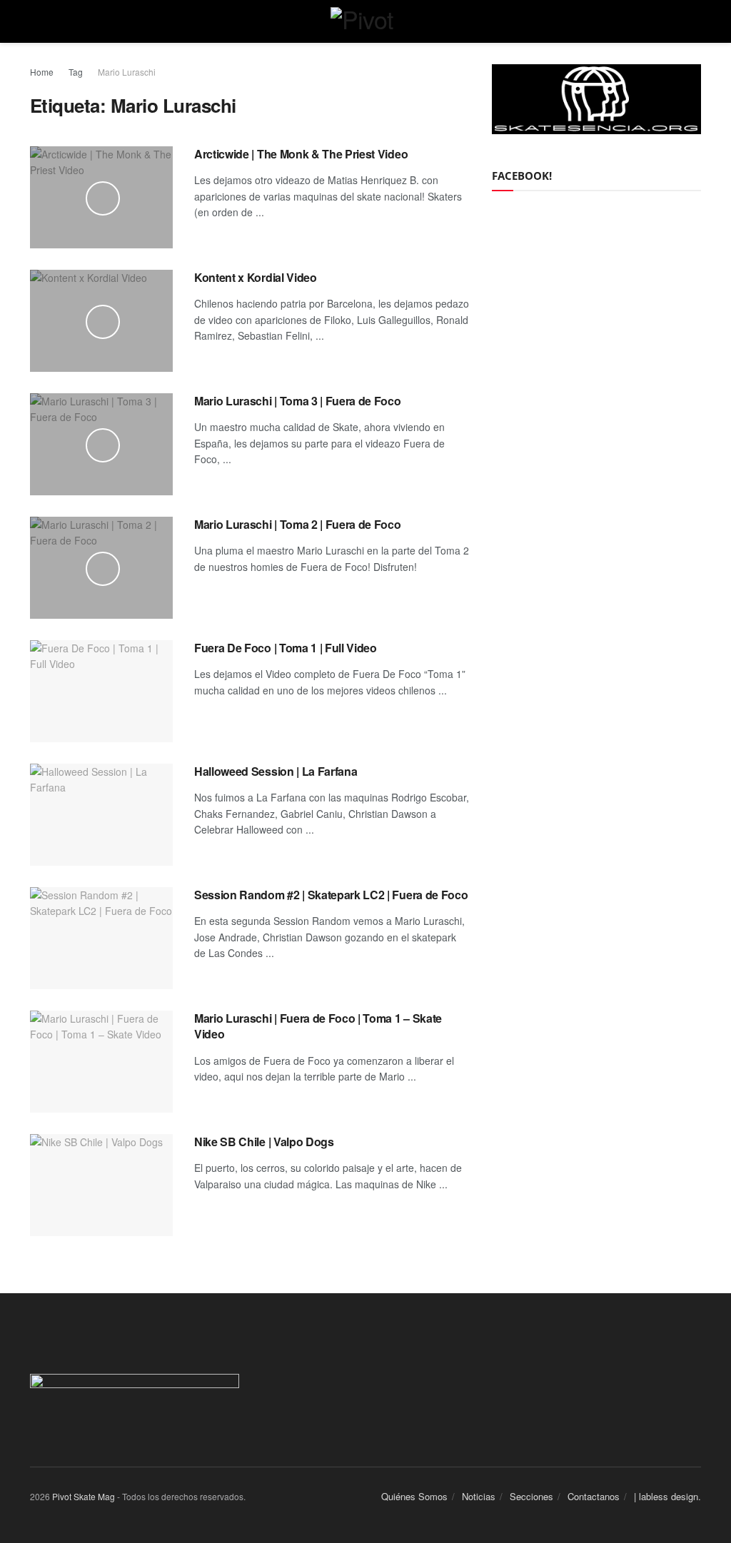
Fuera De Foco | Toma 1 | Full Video (285, 647)
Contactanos (594, 1496)
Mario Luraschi (127, 72)
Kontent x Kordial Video (255, 277)
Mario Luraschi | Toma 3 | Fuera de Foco (297, 401)
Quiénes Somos (414, 1496)
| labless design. (667, 1496)
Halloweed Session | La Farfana (275, 771)
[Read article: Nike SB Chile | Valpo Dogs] (101, 1185)
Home (42, 72)
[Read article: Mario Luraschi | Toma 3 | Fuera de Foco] (101, 444)
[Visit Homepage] (366, 21)
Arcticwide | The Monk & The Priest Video (301, 154)
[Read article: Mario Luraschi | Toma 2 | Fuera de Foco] (101, 568)
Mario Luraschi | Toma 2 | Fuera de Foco (297, 524)
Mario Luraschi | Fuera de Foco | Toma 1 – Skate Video (318, 1026)
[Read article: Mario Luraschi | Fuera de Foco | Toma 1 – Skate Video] (101, 1062)
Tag (76, 72)
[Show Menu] (36, 21)
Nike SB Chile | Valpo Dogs (264, 1141)
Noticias (478, 1496)
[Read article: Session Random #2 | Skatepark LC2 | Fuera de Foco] (101, 938)
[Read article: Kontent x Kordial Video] (101, 321)
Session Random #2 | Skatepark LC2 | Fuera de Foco (331, 894)
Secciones (531, 1496)
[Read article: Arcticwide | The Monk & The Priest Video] (101, 197)
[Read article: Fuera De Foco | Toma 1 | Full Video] (101, 691)
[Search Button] (695, 21)
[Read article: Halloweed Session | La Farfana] (101, 815)
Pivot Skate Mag (83, 1496)
